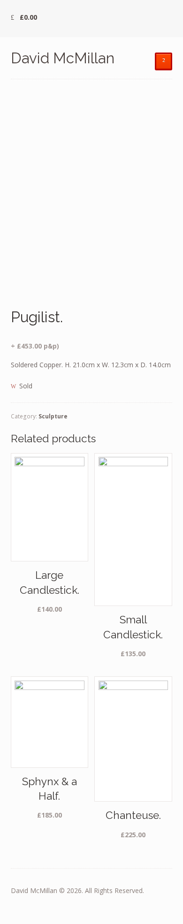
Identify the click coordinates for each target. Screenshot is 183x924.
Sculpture (53, 416)
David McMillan (62, 58)
